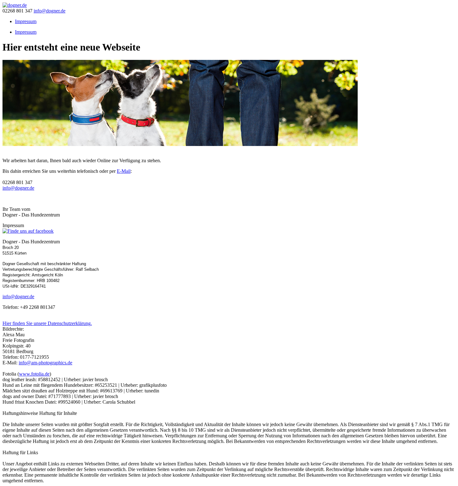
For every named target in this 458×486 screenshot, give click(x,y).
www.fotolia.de (34, 374)
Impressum (25, 32)
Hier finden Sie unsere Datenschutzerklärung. (47, 323)
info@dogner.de (49, 10)
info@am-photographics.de (45, 362)
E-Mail (124, 171)
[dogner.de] (14, 5)
